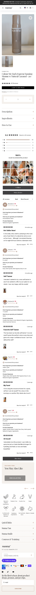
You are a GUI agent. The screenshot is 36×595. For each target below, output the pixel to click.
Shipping (4, 91)
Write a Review (20, 193)
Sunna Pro (12, 549)
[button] (3, 8)
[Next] (32, 488)
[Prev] (26, 488)
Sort (16, 199)
